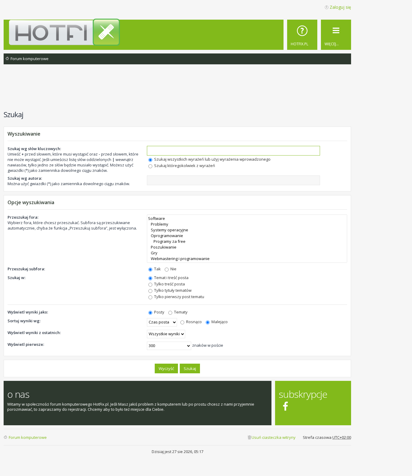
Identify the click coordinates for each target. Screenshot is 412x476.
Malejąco (219, 321)
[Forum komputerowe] (178, 32)
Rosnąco (193, 321)
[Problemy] (247, 224)
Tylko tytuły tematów (172, 290)
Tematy (180, 312)
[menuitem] (302, 35)
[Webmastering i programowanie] (247, 259)
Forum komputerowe (28, 437)
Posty (158, 312)
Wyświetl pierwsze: (26, 344)
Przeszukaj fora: (23, 217)
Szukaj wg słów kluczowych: (34, 148)
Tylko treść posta (169, 284)
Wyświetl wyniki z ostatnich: (34, 332)
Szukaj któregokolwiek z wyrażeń (184, 165)
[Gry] (247, 253)
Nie (173, 269)
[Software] (247, 218)
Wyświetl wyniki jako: (28, 312)
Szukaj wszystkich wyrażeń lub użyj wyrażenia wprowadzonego (212, 159)
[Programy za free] (247, 241)
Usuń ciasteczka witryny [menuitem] (274, 437)
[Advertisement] (177, 90)
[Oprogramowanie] (247, 236)
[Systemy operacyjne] (247, 230)
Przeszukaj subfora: (26, 269)
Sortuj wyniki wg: (24, 320)
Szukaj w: (16, 277)
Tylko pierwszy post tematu (178, 296)
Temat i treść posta (171, 277)
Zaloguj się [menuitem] (340, 7)
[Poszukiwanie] (247, 247)
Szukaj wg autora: (25, 178)
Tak (157, 269)
